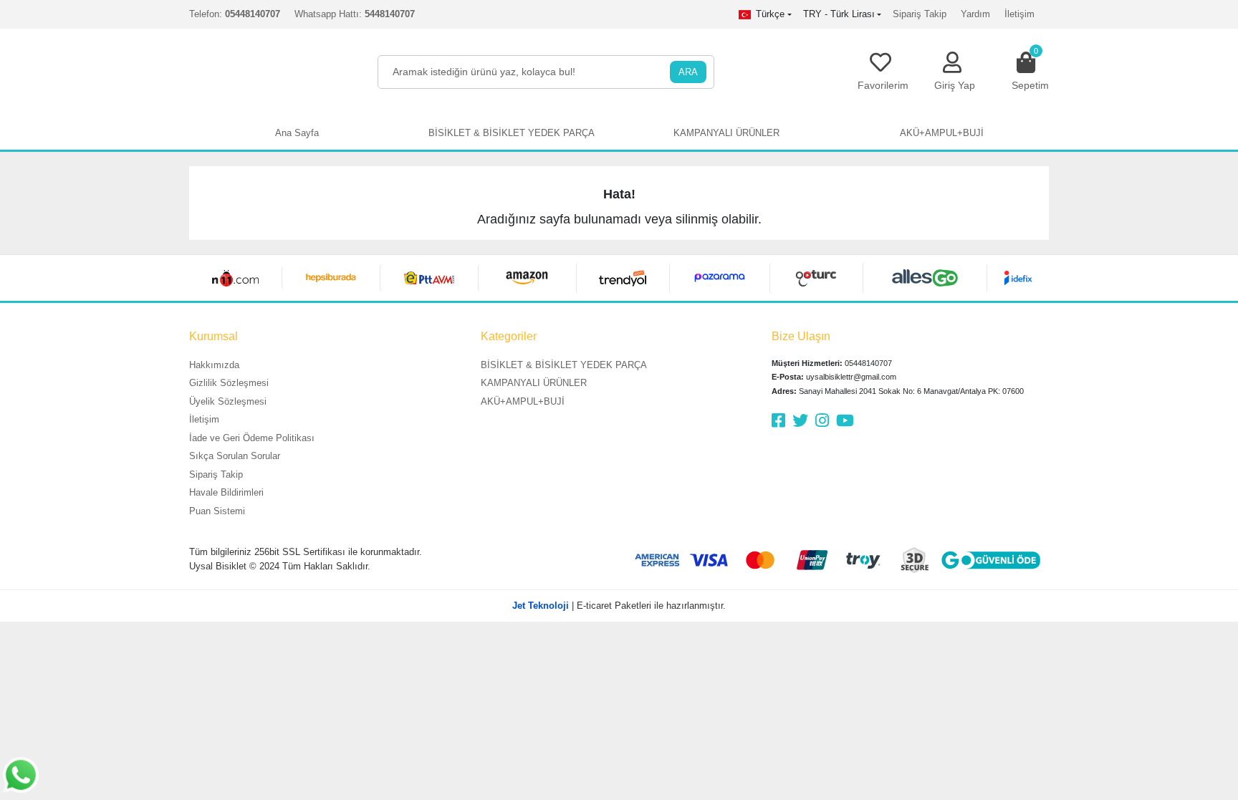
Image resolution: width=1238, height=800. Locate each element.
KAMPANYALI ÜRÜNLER (534, 382)
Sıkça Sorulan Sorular (234, 455)
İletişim (1019, 14)
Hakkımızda (214, 365)
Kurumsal (213, 336)
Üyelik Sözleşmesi (228, 401)
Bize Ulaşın (801, 336)
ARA (688, 72)
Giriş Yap (954, 85)
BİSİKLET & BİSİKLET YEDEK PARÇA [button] (511, 132)
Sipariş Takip (919, 14)
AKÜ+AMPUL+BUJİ (523, 401)
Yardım (975, 14)
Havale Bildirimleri (226, 492)
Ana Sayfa (297, 132)
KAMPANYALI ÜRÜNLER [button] (726, 132)
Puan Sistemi (217, 511)
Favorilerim (883, 85)
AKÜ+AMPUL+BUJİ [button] (942, 132)
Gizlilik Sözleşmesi (229, 382)
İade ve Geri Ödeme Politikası (252, 438)
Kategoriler (509, 336)
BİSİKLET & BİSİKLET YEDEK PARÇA (564, 365)
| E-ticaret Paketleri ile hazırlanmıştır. (619, 605)
